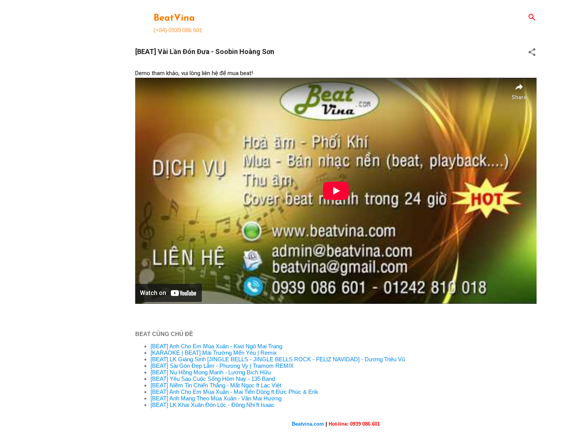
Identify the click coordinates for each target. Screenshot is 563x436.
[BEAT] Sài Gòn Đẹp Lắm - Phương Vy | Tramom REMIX (222, 365)
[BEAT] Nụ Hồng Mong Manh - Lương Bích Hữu (211, 372)
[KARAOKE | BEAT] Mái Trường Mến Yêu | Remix (214, 352)
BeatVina (174, 18)
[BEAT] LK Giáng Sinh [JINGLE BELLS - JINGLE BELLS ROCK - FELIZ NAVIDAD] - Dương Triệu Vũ (278, 359)
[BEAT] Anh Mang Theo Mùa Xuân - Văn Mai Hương (216, 398)
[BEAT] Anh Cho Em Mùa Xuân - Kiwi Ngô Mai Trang (216, 346)
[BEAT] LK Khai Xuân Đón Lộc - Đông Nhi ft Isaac (213, 405)
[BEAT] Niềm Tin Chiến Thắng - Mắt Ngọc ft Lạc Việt (216, 385)
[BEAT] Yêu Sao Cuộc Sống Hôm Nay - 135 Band (213, 378)
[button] (532, 53)
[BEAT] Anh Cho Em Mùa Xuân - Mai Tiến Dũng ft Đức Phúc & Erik (234, 391)
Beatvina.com (308, 424)
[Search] (532, 17)
